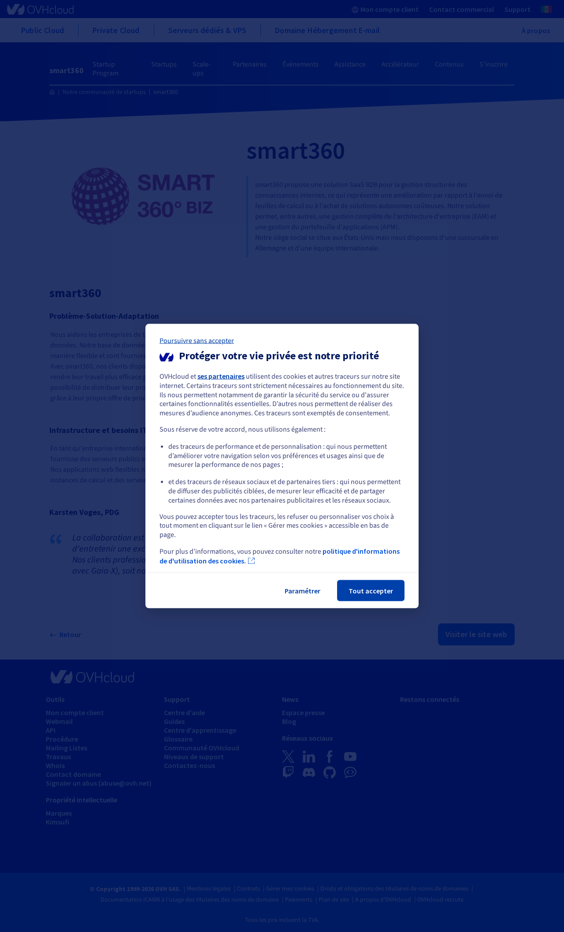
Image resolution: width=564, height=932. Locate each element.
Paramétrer (302, 590)
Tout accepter (371, 590)
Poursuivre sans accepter (197, 341)
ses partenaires (221, 376)
